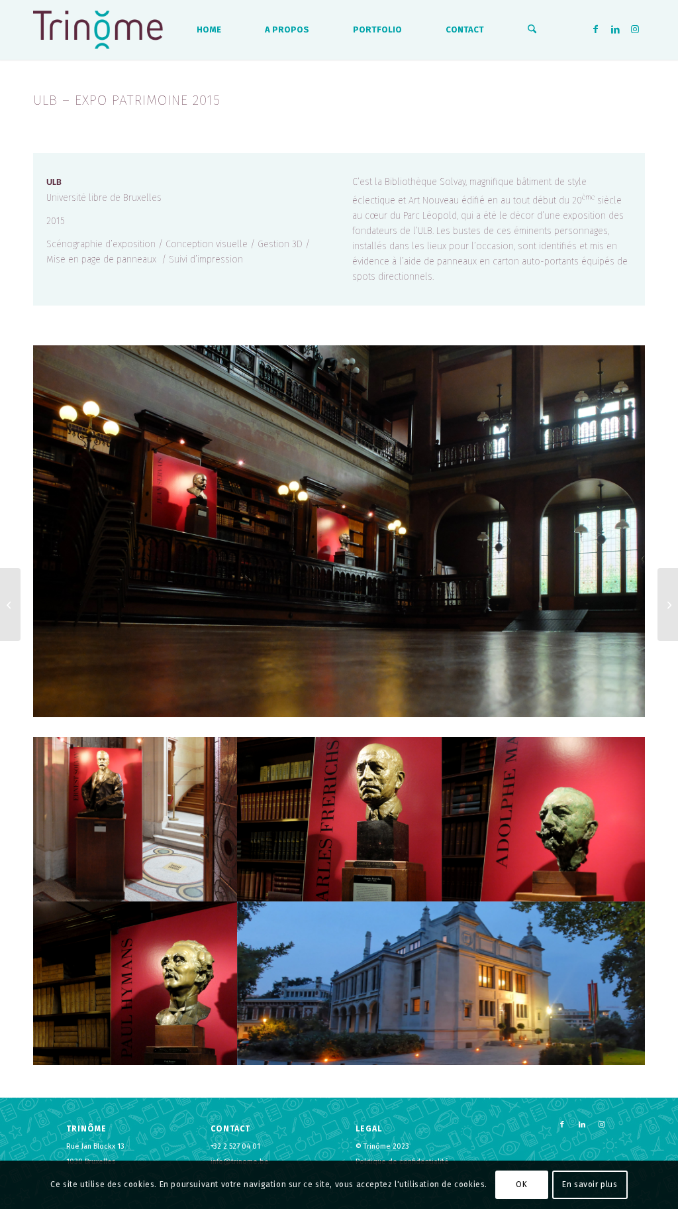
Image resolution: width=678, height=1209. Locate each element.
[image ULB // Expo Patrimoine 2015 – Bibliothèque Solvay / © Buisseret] (442, 983)
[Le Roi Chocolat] (10, 604)
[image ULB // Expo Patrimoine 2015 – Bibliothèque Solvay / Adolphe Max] (544, 819)
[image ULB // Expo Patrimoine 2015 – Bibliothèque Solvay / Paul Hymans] (135, 983)
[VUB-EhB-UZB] (667, 604)
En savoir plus (589, 1184)
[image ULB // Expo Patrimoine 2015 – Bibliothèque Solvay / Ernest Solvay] (135, 819)
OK (521, 1184)
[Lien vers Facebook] (595, 29)
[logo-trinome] (98, 30)
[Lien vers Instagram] (635, 29)
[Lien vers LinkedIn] (615, 29)
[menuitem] (209, 30)
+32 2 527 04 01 (235, 1146)
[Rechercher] (532, 30)
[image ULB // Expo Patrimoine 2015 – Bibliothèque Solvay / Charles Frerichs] (340, 819)
